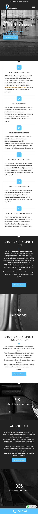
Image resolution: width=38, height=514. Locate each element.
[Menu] (32, 6)
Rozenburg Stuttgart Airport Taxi (15, 87)
